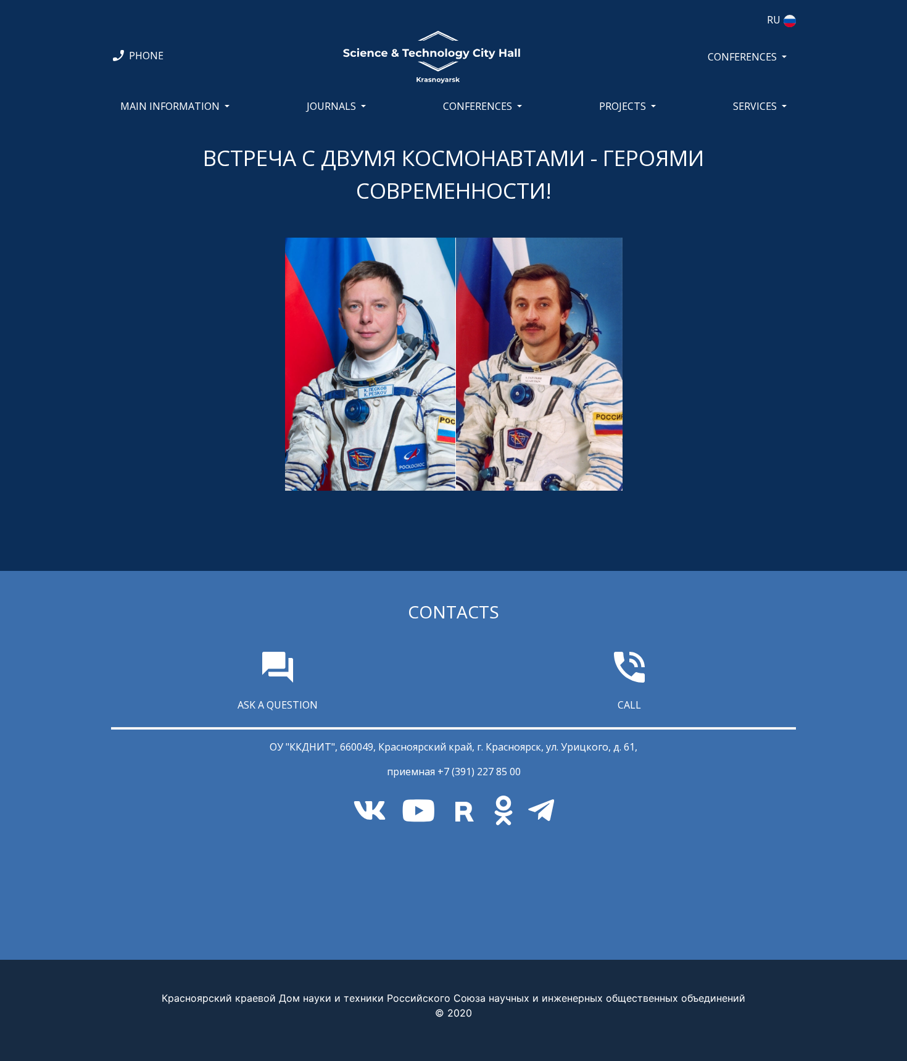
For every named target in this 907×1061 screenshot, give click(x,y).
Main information (170, 106)
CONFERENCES (742, 57)
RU (774, 20)
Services (755, 106)
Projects (622, 106)
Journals (331, 106)
